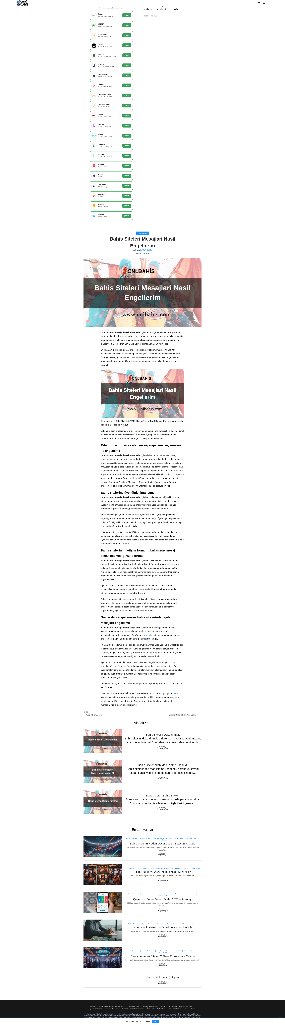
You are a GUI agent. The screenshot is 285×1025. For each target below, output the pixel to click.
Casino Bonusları (144, 868)
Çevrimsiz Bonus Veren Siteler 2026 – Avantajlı (162, 899)
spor (145, 635)
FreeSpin (160, 924)
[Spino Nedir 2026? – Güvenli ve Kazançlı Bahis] (102, 930)
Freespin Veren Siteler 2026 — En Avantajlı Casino (163, 956)
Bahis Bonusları (131, 838)
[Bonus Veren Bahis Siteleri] (102, 802)
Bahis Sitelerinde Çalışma (163, 977)
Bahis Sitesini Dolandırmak (163, 734)
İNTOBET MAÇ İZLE (149, 16)
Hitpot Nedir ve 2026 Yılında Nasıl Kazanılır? (163, 871)
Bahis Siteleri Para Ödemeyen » (185, 715)
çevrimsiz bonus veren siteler (167, 894)
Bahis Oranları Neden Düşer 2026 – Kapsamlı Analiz (162, 843)
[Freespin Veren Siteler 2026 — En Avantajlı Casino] (102, 957)
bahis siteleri (142, 233)
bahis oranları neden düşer (162, 838)
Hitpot (186, 868)
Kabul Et (155, 1021)
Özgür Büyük (146, 250)
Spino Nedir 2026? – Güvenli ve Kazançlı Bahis (162, 927)
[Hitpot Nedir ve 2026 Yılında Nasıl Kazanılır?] (102, 874)
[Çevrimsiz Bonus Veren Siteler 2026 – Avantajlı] (102, 902)
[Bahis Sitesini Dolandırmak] (102, 741)
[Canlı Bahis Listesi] (22, 3)
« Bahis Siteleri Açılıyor (93, 715)
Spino (194, 924)
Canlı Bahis (193, 838)
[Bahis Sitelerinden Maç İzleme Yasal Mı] (102, 771)
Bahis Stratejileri (180, 838)
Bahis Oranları (145, 838)
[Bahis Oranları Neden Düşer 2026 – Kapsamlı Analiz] (102, 846)
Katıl (127, 15)
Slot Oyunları (195, 868)
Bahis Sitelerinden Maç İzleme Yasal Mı (163, 765)
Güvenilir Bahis (176, 868)
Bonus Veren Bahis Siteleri (162, 795)
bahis (175, 693)
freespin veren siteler (160, 868)
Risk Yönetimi (162, 840)
